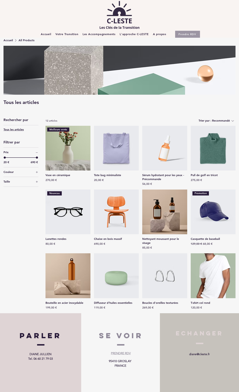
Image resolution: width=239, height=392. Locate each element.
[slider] (5, 157)
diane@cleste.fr (199, 354)
